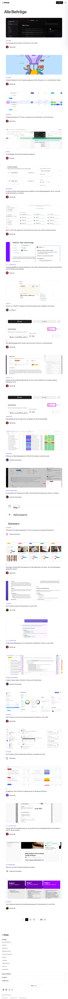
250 (41, 919)
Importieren (5, 969)
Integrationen (5, 963)
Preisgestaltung (6, 942)
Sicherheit (5, 998)
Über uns (4, 966)
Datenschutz (13, 998)
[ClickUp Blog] (5, 3)
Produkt (4, 945)
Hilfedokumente (6, 951)
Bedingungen (23, 998)
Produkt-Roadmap (7, 954)
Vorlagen (4, 960)
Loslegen (59, 2)
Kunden (4, 957)
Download (5, 948)
